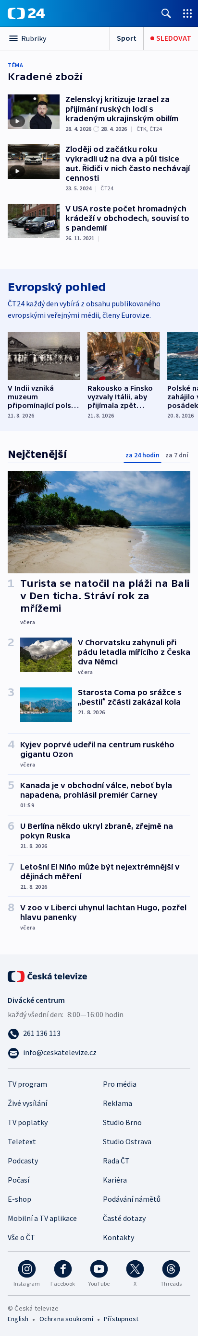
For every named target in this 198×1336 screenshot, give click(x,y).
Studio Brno (122, 1122)
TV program (27, 1084)
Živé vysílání (27, 1103)
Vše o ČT (21, 1237)
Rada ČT (116, 1160)
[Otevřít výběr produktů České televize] (187, 13)
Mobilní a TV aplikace (42, 1218)
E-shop (19, 1199)
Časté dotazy (124, 1218)
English (18, 1318)
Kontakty (118, 1237)
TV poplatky (28, 1122)
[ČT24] (26, 13)
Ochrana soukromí (66, 1318)
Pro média (119, 1084)
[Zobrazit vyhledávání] (166, 13)
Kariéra (115, 1180)
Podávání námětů (132, 1199)
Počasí (18, 1180)
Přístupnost (121, 1318)
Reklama (117, 1103)
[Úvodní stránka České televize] (48, 975)
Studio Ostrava (127, 1141)
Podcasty (23, 1160)
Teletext (22, 1141)
